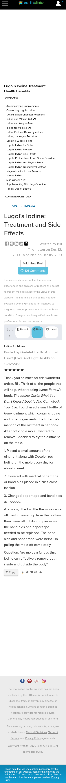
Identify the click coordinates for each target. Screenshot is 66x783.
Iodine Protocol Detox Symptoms (24, 132)
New (38, 329)
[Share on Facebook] (7, 244)
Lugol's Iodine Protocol (19, 149)
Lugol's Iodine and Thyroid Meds (24, 162)
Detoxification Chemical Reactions (25, 114)
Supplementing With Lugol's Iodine (26, 184)
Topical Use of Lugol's (18, 188)
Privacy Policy (33, 738)
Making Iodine (14, 175)
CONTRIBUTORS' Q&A (18, 196)
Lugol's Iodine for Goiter (20, 145)
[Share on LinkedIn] (16, 244)
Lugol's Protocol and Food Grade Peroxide (30, 158)
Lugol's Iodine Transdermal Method (26, 167)
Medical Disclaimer (36, 732)
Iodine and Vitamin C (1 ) (21, 119)
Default (23, 329)
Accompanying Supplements (22, 106)
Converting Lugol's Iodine (20, 110)
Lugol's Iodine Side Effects (21, 154)
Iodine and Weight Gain (19, 123)
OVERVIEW (11, 98)
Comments (34, 271)
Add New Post (33, 263)
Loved (52, 329)
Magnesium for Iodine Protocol (23, 171)
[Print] (26, 244)
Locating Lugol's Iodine (19, 140)
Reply (12, 572)
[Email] (21, 244)
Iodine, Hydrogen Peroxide (21, 136)
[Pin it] (12, 244)
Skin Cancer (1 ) (16, 180)
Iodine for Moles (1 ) (18, 127)
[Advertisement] (33, 640)
